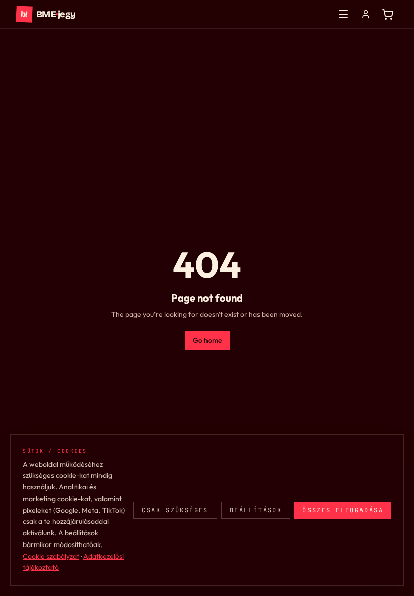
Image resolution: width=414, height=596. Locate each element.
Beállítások (256, 510)
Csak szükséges (175, 510)
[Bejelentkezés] (365, 14)
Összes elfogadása (342, 510)
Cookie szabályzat (51, 556)
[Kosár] (388, 14)
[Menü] (343, 14)
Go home (207, 340)
